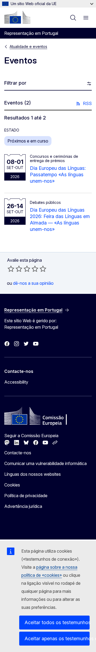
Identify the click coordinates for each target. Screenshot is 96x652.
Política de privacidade (25, 495)
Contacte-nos (17, 452)
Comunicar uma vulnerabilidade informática (45, 463)
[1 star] (11, 268)
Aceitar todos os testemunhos (57, 622)
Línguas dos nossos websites (32, 474)
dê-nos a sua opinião (33, 283)
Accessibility (16, 382)
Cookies (12, 485)
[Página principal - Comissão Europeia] (17, 17)
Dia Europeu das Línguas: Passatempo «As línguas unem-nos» (58, 174)
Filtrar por (15, 83)
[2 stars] (15, 268)
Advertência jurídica (23, 506)
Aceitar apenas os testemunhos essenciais (57, 638)
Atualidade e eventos (28, 46)
